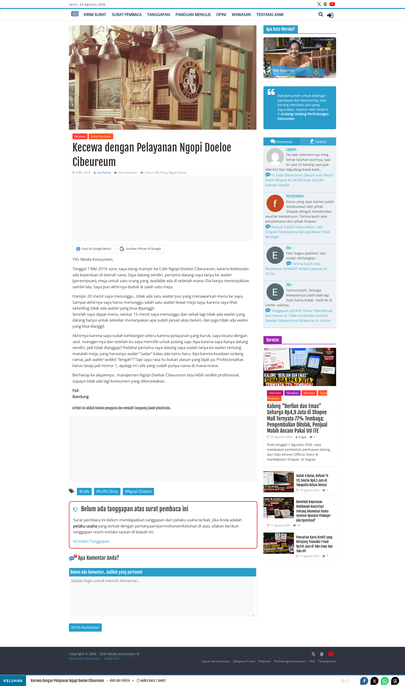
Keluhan (80, 136)
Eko (288, 248)
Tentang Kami (269, 14)
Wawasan (241, 14)
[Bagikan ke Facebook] (364, 681)
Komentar (285, 141)
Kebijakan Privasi (244, 661)
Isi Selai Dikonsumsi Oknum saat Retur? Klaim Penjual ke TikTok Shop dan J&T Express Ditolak (299, 180)
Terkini (320, 141)
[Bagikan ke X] (375, 681)
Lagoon (291, 149)
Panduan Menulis (193, 14)
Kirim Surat (95, 14)
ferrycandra (295, 196)
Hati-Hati (275, 393)
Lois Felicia (104, 172)
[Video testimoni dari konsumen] (299, 57)
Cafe (148, 172)
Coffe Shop (160, 172)
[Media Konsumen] (75, 14)
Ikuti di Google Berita (96, 248)
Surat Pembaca (127, 14)
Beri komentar (127, 172)
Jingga (303, 437)
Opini (221, 14)
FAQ (312, 661)
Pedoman (265, 661)
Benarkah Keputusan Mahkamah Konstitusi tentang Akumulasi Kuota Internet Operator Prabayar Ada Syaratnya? (313, 511)
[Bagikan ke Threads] (395, 681)
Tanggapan (158, 14)
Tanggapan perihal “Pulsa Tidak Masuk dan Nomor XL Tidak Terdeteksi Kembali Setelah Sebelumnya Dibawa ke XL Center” (298, 315)
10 (298, 525)
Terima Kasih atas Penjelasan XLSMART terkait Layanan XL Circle (296, 269)
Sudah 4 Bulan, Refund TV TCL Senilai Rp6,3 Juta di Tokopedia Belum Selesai (312, 480)
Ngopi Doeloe (178, 172)
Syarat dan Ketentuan (216, 661)
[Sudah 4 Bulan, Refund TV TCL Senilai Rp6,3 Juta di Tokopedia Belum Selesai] (278, 473)
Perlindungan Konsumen (290, 661)
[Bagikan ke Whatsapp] (385, 681)
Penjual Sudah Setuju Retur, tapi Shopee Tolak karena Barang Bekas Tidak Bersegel (297, 232)
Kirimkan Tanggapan (91, 541)
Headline (292, 393)
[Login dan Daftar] (330, 15)
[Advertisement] (162, 208)
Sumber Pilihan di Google (143, 248)
